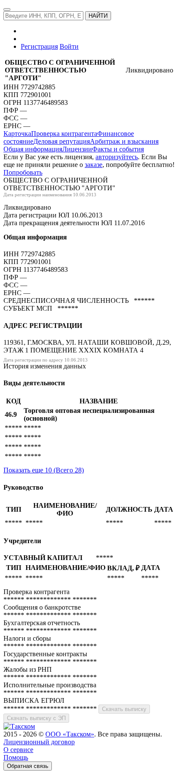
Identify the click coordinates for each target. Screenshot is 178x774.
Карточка (17, 133)
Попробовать (22, 172)
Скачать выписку (124, 709)
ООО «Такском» (69, 734)
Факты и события (118, 149)
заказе (93, 164)
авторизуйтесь (116, 156)
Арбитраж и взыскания (124, 141)
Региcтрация (39, 46)
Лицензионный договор (39, 742)
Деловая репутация (61, 141)
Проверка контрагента (64, 133)
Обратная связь (27, 766)
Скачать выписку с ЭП (36, 718)
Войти (69, 46)
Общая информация (32, 149)
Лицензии (77, 149)
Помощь (15, 757)
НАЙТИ (98, 16)
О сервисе (18, 749)
